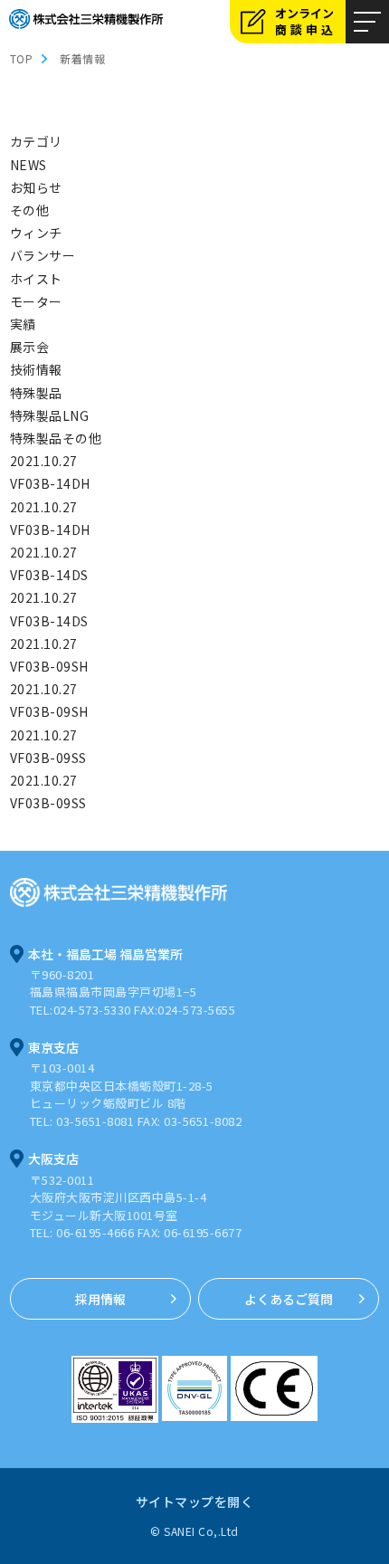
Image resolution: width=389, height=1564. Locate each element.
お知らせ (36, 187)
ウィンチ (36, 233)
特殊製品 (36, 393)
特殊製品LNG (50, 415)
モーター (36, 301)
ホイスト (36, 279)
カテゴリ (36, 141)
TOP (21, 58)
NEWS (28, 165)
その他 (30, 210)
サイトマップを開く (195, 1501)
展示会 (30, 347)
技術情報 (36, 369)
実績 (23, 324)
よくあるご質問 (288, 1299)
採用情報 (100, 1299)
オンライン (306, 21)
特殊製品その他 (56, 438)
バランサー (43, 255)
